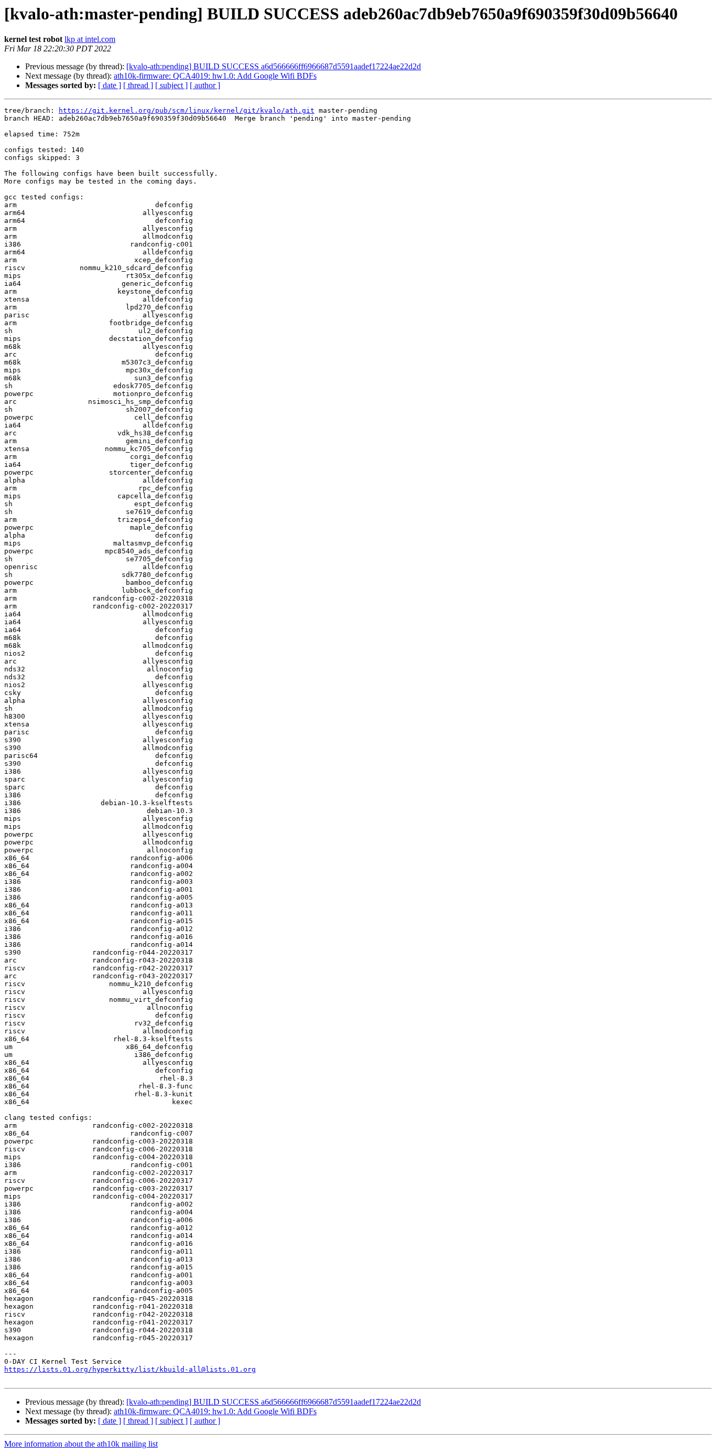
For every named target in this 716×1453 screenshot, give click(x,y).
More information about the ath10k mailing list (81, 1443)
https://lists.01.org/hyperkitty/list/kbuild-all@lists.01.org (130, 1369)
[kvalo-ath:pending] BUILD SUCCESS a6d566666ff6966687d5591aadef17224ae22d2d (273, 66)
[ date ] (109, 85)
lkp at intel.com (89, 39)
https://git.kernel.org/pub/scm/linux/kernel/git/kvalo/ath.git (186, 110)
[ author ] (205, 85)
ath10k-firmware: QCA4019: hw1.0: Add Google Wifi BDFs (215, 75)
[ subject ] (171, 85)
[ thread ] (138, 85)
